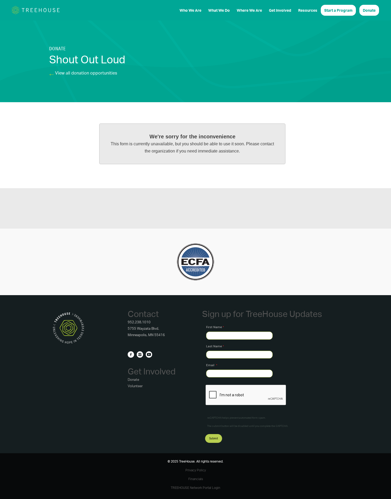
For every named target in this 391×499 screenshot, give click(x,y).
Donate (133, 379)
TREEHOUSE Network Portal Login (195, 488)
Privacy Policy (195, 470)
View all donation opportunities (86, 73)
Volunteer (135, 386)
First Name (214, 327)
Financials (195, 479)
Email (210, 365)
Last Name (214, 346)
